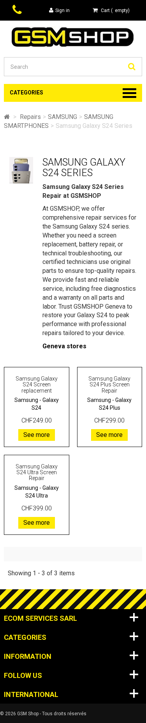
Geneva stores (64, 346)
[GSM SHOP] (73, 36)
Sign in (62, 10)
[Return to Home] (7, 116)
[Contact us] (18, 10)
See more (36, 434)
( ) (115, 10)
